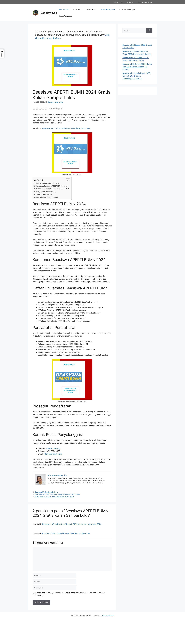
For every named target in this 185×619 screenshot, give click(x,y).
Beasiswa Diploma (108, 10)
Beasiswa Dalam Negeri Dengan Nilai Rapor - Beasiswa (66, 533)
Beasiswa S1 (64, 10)
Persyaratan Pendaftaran (45, 192)
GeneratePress (108, 616)
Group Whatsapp (65, 16)
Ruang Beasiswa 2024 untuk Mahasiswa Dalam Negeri (54, 496)
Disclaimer (130, 2)
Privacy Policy (118, 2)
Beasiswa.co (48, 12)
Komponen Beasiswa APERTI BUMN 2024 (51, 186)
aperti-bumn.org (53, 448)
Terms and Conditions (145, 2)
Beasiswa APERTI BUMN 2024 (47, 183)
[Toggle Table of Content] (67, 180)
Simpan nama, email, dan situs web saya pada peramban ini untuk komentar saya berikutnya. (70, 594)
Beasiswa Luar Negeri (127, 10)
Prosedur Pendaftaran (44, 194)
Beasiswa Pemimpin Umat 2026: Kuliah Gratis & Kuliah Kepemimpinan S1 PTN (136, 76)
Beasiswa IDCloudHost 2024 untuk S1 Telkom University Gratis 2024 (71, 524)
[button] (2, 53)
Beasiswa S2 (78, 10)
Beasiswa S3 (92, 10)
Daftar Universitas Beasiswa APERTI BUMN (52, 189)
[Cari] (149, 30)
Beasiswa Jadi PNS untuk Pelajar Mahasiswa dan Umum (66, 128)
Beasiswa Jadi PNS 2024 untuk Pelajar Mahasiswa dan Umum (57, 494)
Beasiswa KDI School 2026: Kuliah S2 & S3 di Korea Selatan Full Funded (137, 67)
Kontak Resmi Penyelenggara (46, 197)
